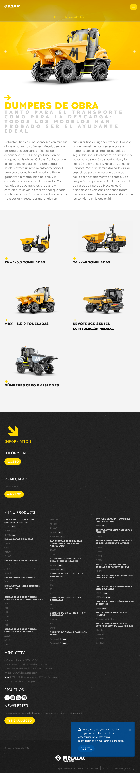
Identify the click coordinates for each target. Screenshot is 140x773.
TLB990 (99, 560)
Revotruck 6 (58, 639)
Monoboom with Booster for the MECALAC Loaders (28, 668)
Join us (105, 768)
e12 (5, 592)
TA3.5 (52, 593)
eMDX (101, 525)
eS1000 (56, 532)
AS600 (7, 636)
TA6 (51, 604)
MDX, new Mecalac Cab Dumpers (19, 681)
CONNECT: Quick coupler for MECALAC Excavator (31, 677)
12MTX (9, 530)
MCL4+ (7, 612)
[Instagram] (24, 697)
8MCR (7, 569)
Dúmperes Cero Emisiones (32, 385)
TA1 (51, 580)
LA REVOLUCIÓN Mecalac (93, 328)
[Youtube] (18, 697)
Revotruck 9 (58, 643)
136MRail (100, 634)
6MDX (52, 623)
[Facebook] (7, 697)
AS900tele (54, 519)
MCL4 (7, 608)
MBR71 (99, 571)
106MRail (100, 630)
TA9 (51, 608)
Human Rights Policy (124, 768)
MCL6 (6, 616)
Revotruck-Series (91, 324)
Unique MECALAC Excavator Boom (20, 673)
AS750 (7, 640)
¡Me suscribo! (21, 720)
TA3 (51, 589)
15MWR (7, 556)
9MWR (7, 547)
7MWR (7, 543)
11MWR (7, 552)
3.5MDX (53, 619)
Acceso (13, 461)
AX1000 (53, 554)
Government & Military (106, 619)
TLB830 (99, 536)
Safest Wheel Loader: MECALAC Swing (22, 660)
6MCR (7, 564)
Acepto (86, 748)
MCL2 (6, 603)
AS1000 (53, 524)
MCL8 (6, 625)
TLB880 (99, 551)
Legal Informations (66, 768)
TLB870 (99, 547)
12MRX (9, 535)
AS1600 (53, 528)
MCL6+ (7, 620)
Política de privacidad (88, 768)
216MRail (100, 643)
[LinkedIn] (12, 697)
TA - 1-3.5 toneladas (25, 262)
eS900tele (57, 536)
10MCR (7, 573)
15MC (6, 581)
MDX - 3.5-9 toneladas (27, 324)
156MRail (100, 638)
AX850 (53, 550)
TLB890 (99, 556)
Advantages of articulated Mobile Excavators (25, 664)
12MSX (9, 526)
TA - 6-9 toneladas (91, 262)
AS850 (7, 644)
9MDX (52, 628)
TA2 (51, 585)
